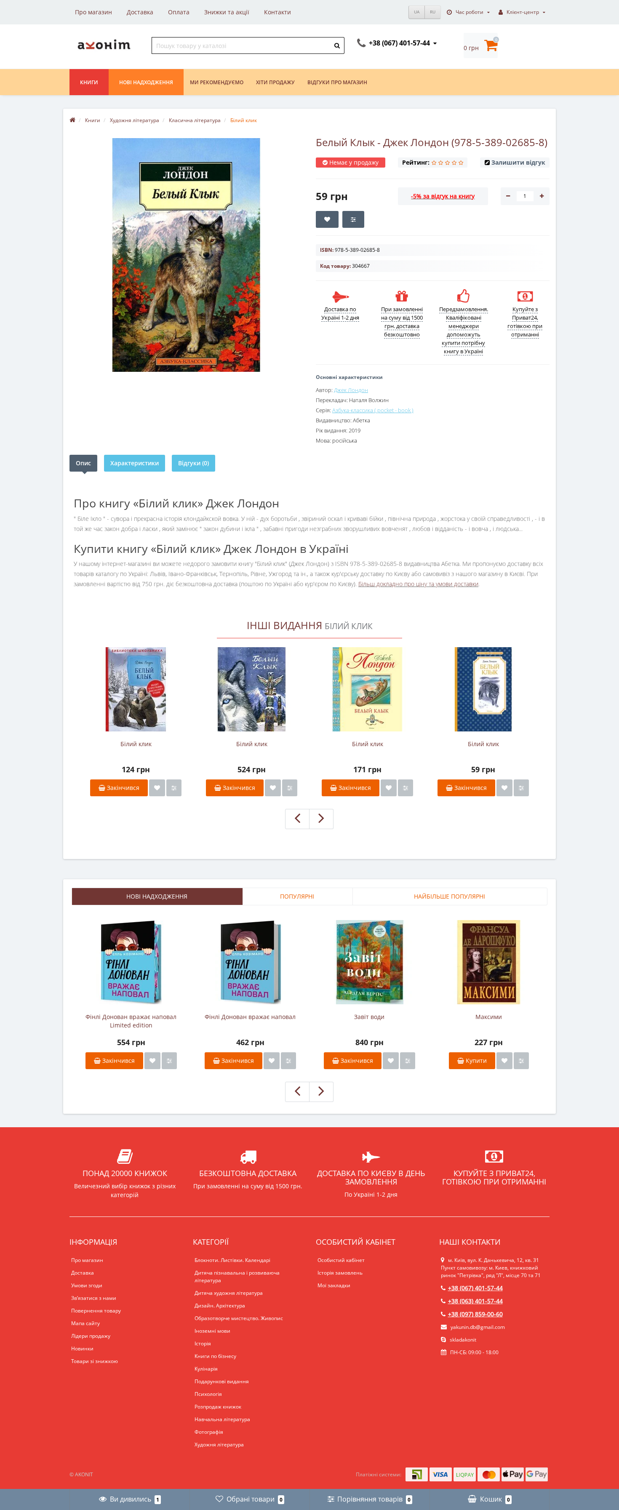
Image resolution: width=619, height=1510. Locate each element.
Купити (475, 1060)
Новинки (82, 1348)
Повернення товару (96, 1310)
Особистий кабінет (341, 1260)
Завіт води (369, 1017)
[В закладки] (157, 787)
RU (432, 12)
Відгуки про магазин (337, 82)
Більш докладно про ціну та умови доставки (418, 584)
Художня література (219, 1444)
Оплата (178, 12)
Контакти (277, 12)
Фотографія (209, 1431)
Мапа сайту (85, 1323)
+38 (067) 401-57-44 (475, 1288)
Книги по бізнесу (215, 1356)
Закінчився (122, 788)
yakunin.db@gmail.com (478, 1327)
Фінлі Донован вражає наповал (250, 1017)
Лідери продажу (90, 1335)
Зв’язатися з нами (93, 1298)
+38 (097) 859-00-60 (475, 1314)
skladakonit (462, 1339)
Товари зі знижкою (94, 1361)
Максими (488, 1017)
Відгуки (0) (193, 463)
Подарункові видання (222, 1381)
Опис (83, 463)
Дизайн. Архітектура (220, 1305)
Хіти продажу (275, 82)
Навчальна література (222, 1419)
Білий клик (136, 744)
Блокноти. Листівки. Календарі (232, 1260)
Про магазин (93, 12)
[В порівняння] (173, 787)
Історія (203, 1343)
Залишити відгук (518, 162)
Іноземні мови (212, 1330)
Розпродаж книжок (218, 1406)
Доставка (140, 12)
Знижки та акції (226, 12)
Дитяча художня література (229, 1293)
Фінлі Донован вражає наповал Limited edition (130, 1021)
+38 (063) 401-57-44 (475, 1301)
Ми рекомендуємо (216, 82)
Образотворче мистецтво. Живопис (239, 1318)
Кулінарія (206, 1368)
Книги (89, 82)
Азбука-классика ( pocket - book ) (373, 410)
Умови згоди (86, 1285)
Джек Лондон (351, 390)
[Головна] (72, 120)
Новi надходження (146, 82)
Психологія (208, 1394)
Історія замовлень (340, 1272)
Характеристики (134, 463)
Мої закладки (334, 1285)
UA (416, 12)
